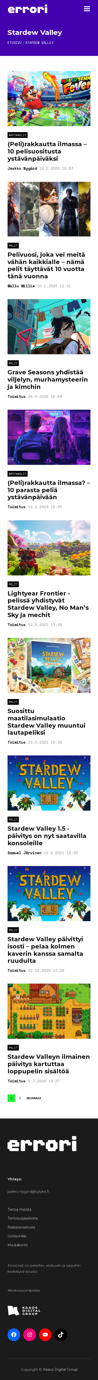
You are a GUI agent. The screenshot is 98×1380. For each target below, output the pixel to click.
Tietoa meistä (19, 1209)
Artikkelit (17, 135)
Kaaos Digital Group (60, 1369)
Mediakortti (18, 1245)
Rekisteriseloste (21, 1227)
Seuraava (33, 1098)
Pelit (13, 245)
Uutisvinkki (17, 1236)
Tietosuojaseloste (23, 1218)
